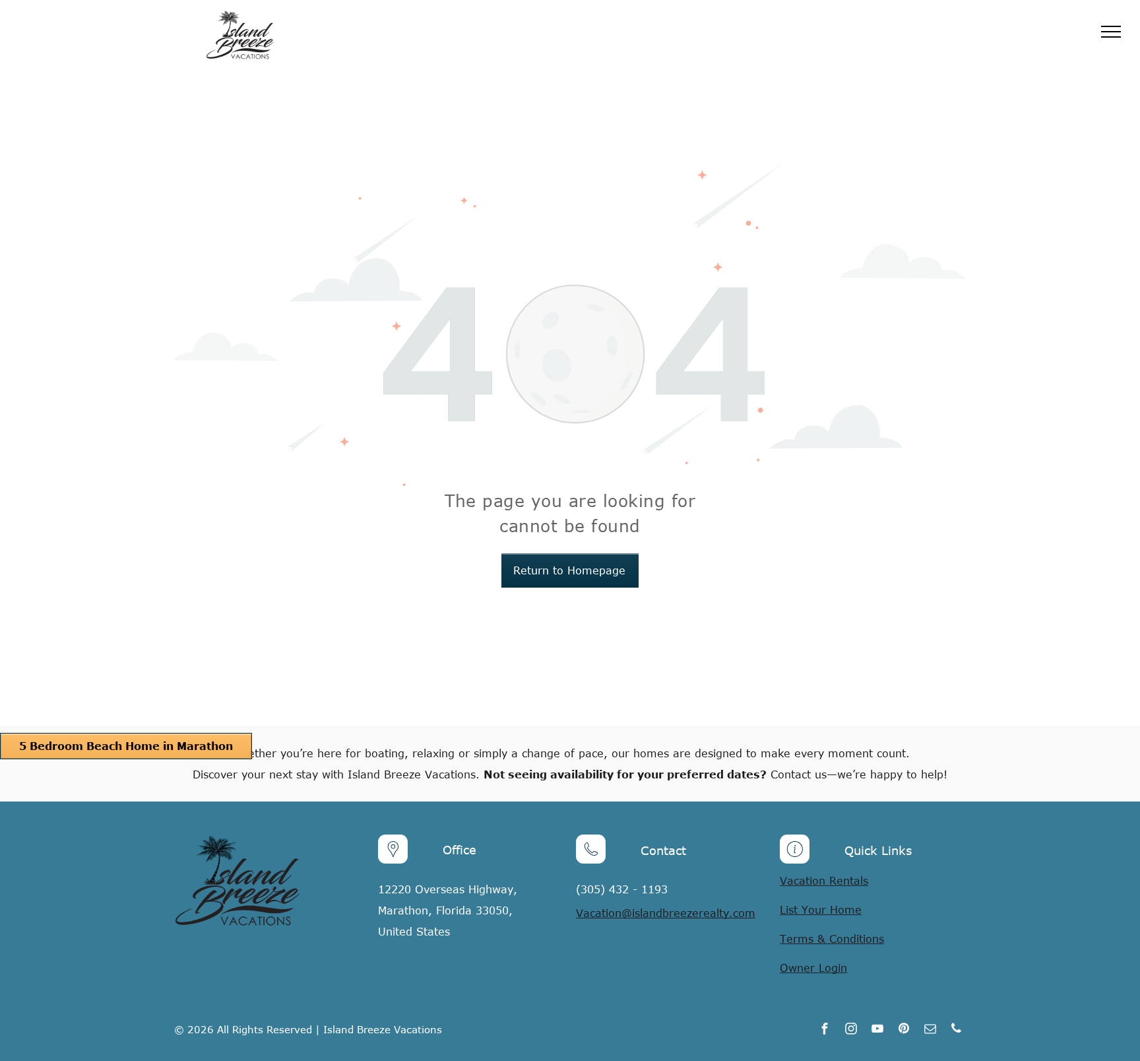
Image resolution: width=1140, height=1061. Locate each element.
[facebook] (824, 1030)
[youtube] (877, 1030)
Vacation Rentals (824, 881)
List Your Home (821, 910)
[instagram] (851, 1030)
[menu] (1111, 32)
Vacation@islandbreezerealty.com (665, 913)
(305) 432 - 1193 (622, 889)
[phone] (956, 1030)
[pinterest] (904, 1030)
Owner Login (813, 968)
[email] (930, 1030)
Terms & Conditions (832, 939)
